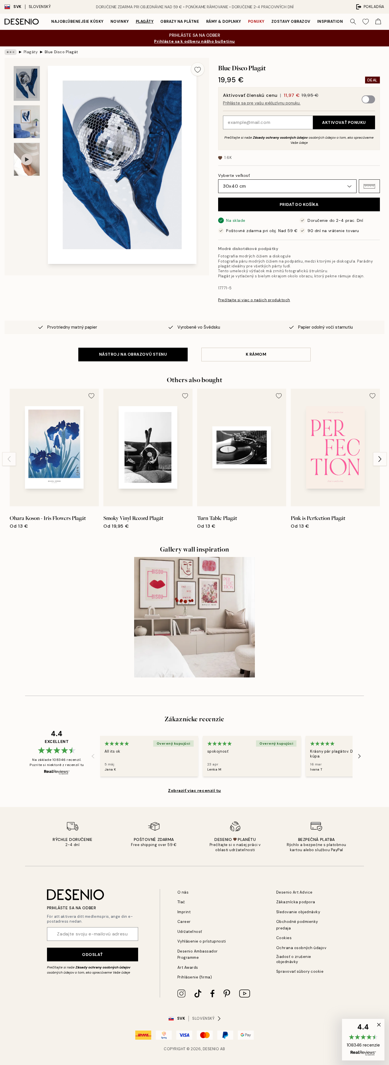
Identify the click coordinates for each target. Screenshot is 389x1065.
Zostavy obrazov (290, 21)
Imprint (184, 912)
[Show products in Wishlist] (365, 21)
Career (184, 921)
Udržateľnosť (189, 931)
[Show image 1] (27, 83)
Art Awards (187, 967)
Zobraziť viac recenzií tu (194, 790)
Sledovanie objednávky (298, 912)
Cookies (284, 937)
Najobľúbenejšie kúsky (77, 21)
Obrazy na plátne (179, 21)
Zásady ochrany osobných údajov (280, 137)
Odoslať (92, 954)
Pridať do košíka (299, 204)
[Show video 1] (27, 159)
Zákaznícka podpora (295, 902)
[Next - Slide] (380, 459)
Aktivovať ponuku (344, 122)
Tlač (181, 902)
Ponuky (256, 21)
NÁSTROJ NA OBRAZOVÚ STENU (133, 354)
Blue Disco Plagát (61, 52)
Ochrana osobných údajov (301, 947)
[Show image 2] (27, 121)
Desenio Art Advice (294, 892)
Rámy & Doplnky (223, 21)
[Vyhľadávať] (353, 22)
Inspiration (330, 21)
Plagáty (145, 21)
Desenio (211, 1048)
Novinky (119, 21)
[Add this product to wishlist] (197, 69)
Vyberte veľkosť (234, 175)
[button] (369, 186)
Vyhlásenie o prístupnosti (201, 941)
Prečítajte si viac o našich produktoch (254, 300)
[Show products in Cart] (378, 21)
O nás (183, 892)
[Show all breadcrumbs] (11, 52)
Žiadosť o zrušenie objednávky (293, 959)
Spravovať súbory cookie (300, 971)
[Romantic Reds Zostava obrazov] (194, 617)
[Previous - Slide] (9, 459)
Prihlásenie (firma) (194, 977)
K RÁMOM (256, 354)
